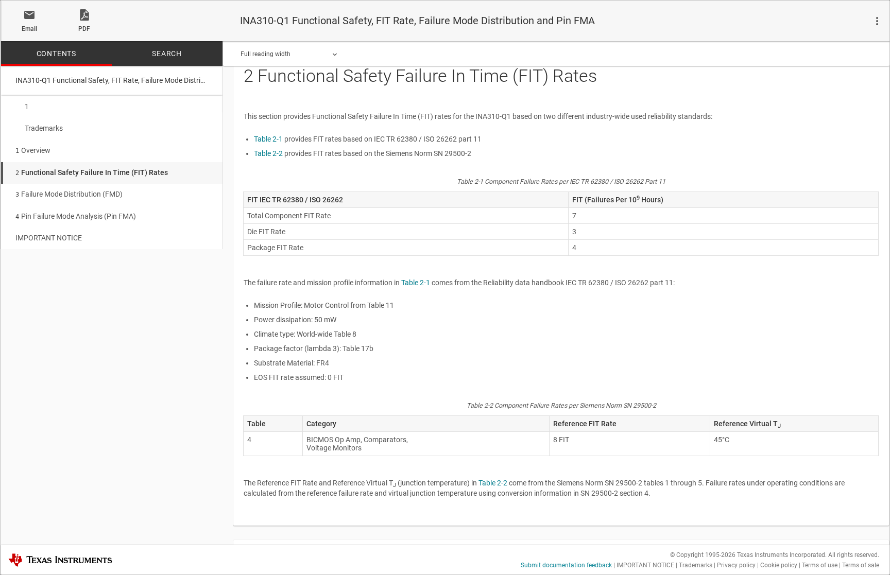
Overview (32, 150)
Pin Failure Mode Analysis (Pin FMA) (75, 216)
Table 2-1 (268, 139)
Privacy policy (736, 565)
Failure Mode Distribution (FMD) (69, 194)
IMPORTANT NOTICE (48, 238)
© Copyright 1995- (702, 555)
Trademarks (44, 128)
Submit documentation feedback (566, 565)
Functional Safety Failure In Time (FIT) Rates (91, 172)
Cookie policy (778, 565)
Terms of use (819, 565)
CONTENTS (56, 53)
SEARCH (167, 53)
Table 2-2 (268, 153)
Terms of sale (860, 565)
